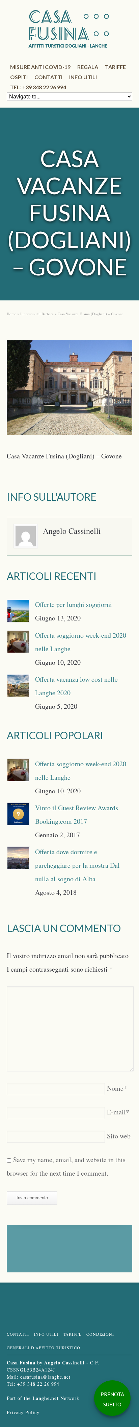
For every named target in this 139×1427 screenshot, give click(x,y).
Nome (117, 1088)
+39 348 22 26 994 (38, 1384)
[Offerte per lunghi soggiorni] (18, 610)
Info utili (83, 77)
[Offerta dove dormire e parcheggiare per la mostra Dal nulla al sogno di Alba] (18, 858)
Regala (87, 67)
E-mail (118, 1111)
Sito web (119, 1135)
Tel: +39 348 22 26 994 (38, 87)
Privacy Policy (23, 1412)
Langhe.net (45, 1398)
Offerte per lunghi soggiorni (73, 604)
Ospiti (19, 77)
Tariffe (115, 67)
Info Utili (46, 1334)
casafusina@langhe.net (45, 1377)
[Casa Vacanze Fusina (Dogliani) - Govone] (69, 389)
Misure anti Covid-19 (40, 67)
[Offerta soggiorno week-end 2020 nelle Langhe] (18, 641)
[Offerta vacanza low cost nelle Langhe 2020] (18, 685)
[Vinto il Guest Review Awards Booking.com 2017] (18, 814)
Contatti (48, 77)
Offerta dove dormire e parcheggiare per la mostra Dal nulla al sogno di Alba (77, 865)
